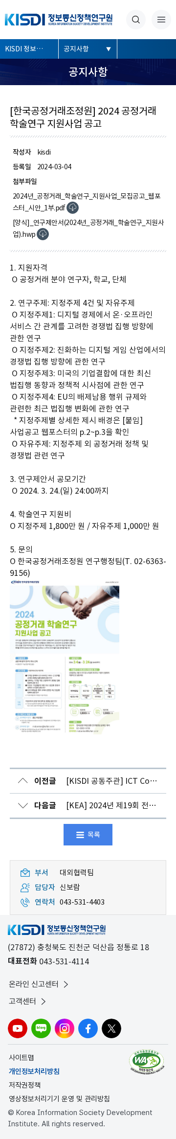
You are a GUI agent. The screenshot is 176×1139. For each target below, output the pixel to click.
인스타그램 (64, 1028)
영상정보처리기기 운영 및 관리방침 (59, 1098)
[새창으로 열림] (148, 1061)
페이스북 (88, 1028)
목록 (94, 834)
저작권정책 (25, 1085)
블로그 (41, 1028)
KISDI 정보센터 (27, 49)
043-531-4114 (64, 961)
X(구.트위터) (111, 1028)
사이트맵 (21, 1057)
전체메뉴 (161, 19)
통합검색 (136, 19)
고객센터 (22, 1001)
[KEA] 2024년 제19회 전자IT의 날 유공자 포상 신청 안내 (100, 805)
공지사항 (76, 49)
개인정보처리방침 (34, 1071)
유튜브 (17, 1028)
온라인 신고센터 (34, 984)
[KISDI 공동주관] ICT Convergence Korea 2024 (100, 781)
